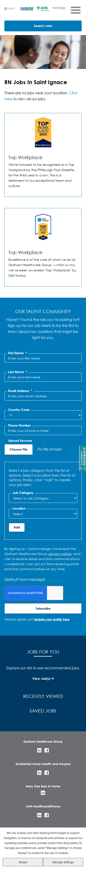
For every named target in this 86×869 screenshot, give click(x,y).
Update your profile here (51, 619)
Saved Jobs (43, 710)
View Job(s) (41, 678)
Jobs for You (43, 651)
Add (17, 527)
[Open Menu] (75, 10)
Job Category (22, 493)
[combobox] (43, 498)
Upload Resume (20, 440)
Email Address (20, 391)
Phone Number (19, 425)
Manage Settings (63, 862)
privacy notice (59, 554)
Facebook (46, 750)
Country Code (19, 410)
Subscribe (43, 608)
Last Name (17, 372)
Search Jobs (43, 26)
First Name (17, 353)
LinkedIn (39, 750)
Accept (23, 862)
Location (18, 508)
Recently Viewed (43, 696)
